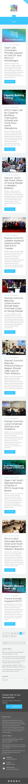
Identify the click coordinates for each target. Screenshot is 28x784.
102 (12, 633)
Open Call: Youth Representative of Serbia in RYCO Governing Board (13, 485)
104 (18, 633)
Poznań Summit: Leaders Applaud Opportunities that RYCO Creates (14, 243)
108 (6, 636)
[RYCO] (14, 8)
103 (15, 633)
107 (3, 636)
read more (9, 81)
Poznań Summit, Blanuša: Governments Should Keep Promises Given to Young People (13, 304)
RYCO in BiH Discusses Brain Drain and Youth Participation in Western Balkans (14, 543)
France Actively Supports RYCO (13, 599)
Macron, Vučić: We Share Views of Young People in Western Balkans (13, 183)
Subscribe (16, 706)
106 (23, 633)
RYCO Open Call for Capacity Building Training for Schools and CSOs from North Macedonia (13, 119)
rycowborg (17, 44)
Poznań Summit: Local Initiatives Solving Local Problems (13, 425)
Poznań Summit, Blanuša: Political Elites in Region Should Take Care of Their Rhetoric (13, 367)
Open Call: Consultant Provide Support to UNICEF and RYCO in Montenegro (13, 54)
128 (12, 636)
